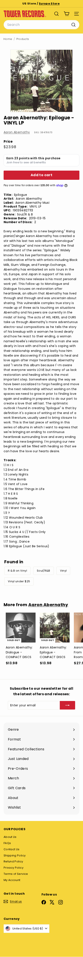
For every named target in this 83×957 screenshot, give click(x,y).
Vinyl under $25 (19, 581)
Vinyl (63, 570)
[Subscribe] (67, 705)
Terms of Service (16, 874)
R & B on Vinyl (17, 570)
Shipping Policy (15, 855)
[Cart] (67, 13)
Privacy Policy (13, 868)
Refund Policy (13, 861)
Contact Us (12, 849)
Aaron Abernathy (17, 132)
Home (7, 39)
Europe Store (49, 3)
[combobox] (41, 24)
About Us (10, 837)
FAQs (7, 843)
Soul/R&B (43, 570)
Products (22, 39)
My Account (12, 880)
